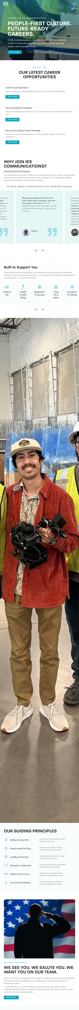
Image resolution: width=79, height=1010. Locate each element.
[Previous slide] (36, 250)
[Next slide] (42, 250)
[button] (74, 4)
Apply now (14, 52)
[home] (5, 4)
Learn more (11, 997)
